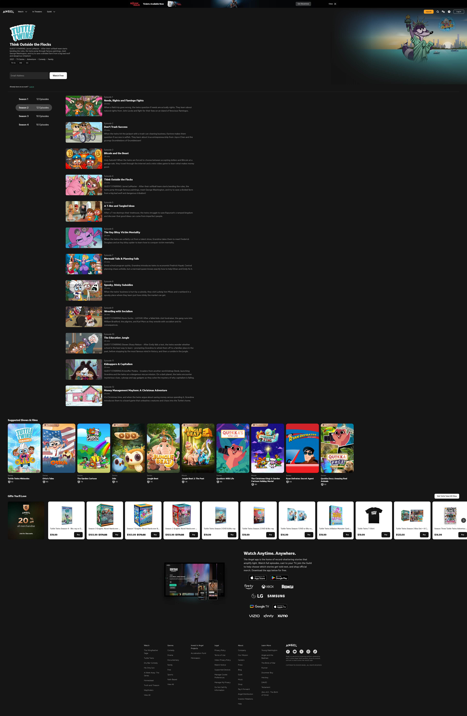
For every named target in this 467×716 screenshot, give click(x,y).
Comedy (170, 650)
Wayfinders (148, 690)
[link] (37, 11)
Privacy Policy (220, 650)
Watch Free (58, 75)
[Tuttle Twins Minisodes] (24, 448)
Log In (31, 87)
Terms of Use (220, 655)
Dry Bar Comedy (151, 663)
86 (47, 482)
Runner (264, 668)
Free (169, 670)
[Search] (437, 11)
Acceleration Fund (198, 653)
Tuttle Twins (149, 658)
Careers (241, 660)
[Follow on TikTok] (315, 652)
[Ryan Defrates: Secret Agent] (302, 448)
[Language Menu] (443, 11)
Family (169, 665)
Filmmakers (195, 658)
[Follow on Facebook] (288, 652)
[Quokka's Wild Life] (232, 448)
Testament (265, 687)
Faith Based (172, 679)
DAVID (264, 682)
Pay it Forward (244, 689)
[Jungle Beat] (163, 448)
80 (256, 484)
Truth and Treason (151, 685)
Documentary (173, 660)
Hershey (264, 677)
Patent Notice (220, 665)
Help (240, 704)
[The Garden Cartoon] (93, 448)
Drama (170, 655)
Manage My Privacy (222, 682)
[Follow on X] (301, 652)
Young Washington (269, 650)
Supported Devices (222, 670)
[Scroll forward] (463, 520)
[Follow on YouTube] (295, 652)
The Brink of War (268, 663)
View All (147, 695)
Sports (170, 674)
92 (12, 482)
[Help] (449, 11)
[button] (26, 11)
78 (186, 482)
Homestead (149, 680)
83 (290, 482)
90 (117, 482)
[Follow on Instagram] (308, 652)
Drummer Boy (267, 673)
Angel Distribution (245, 694)
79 (82, 482)
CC (27, 63)
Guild (240, 674)
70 (151, 482)
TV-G (13, 63)
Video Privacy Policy (223, 660)
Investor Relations (245, 699)
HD (20, 63)
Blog (240, 670)
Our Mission (243, 655)
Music (240, 679)
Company (242, 650)
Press (240, 665)
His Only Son (149, 668)
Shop (240, 684)
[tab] (34, 99)
